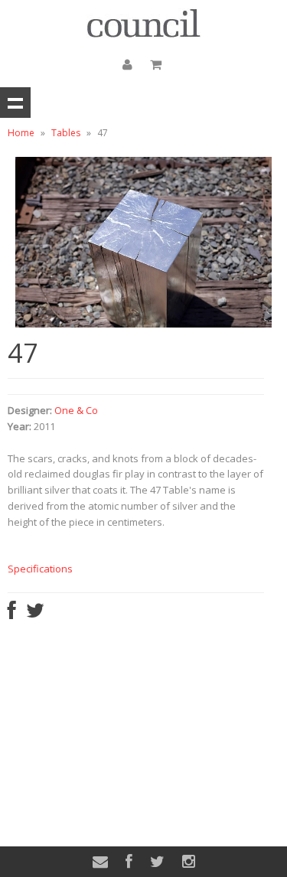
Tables (65, 132)
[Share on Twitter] (35, 614)
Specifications (40, 568)
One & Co (76, 410)
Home (21, 132)
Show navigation (15, 102)
